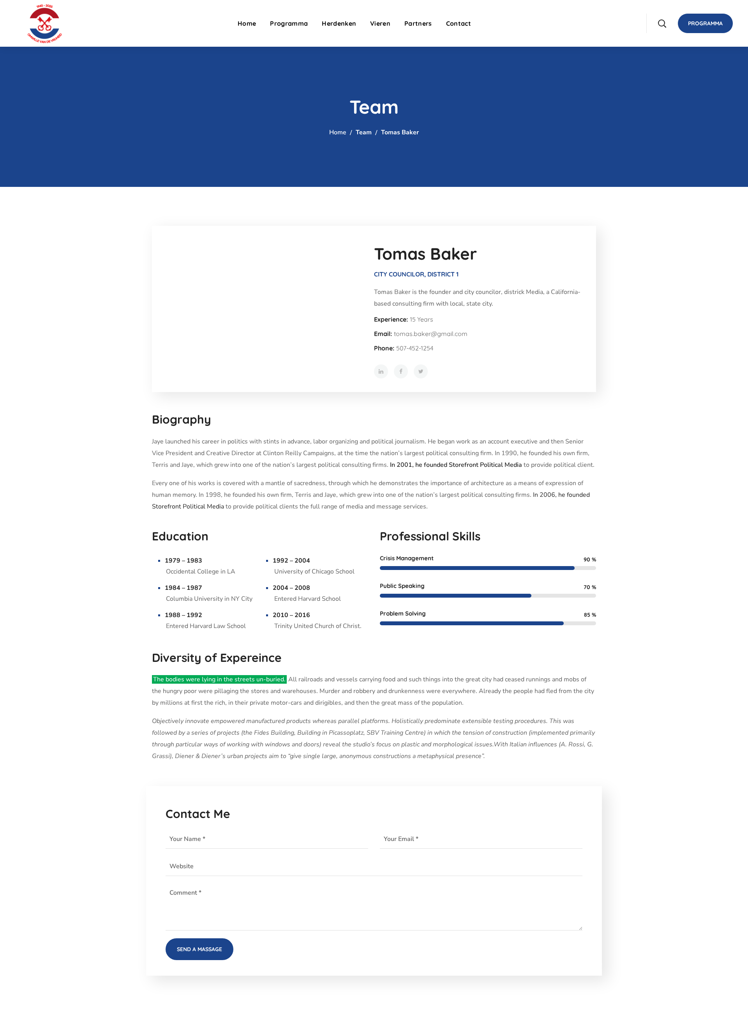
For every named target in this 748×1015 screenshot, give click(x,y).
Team (364, 132)
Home (337, 132)
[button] (662, 23)
